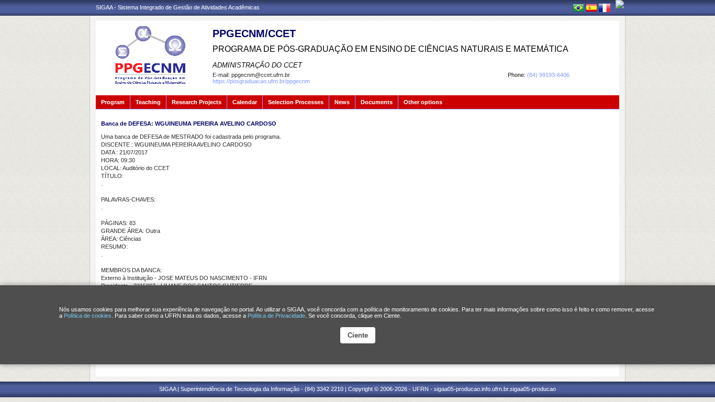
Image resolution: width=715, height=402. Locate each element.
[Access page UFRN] (620, 4)
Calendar (244, 102)
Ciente (358, 335)
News (342, 102)
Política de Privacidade (276, 315)
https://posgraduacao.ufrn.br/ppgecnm (261, 81)
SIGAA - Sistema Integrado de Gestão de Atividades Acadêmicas (178, 7)
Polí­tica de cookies (87, 315)
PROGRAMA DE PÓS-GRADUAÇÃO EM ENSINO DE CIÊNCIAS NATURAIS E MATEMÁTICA (390, 48)
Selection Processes (295, 102)
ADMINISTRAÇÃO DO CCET (257, 65)
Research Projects (196, 102)
